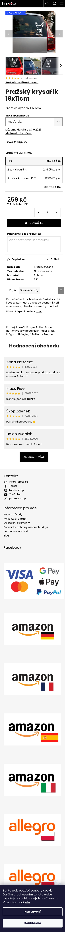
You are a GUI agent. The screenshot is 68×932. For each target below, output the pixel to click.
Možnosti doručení (18, 131)
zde (27, 902)
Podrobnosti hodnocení (21, 80)
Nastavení (32, 911)
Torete (13, 490)
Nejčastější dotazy (15, 523)
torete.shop (16, 495)
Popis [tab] (12, 291)
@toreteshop (17, 503)
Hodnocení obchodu (33, 350)
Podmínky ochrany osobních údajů (26, 531)
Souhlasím (32, 923)
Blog (6, 540)
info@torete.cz (18, 486)
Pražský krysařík (37, 266)
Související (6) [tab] (29, 291)
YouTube (14, 499)
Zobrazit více (32, 461)
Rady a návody (13, 519)
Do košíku (35, 221)
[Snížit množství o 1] (36, 210)
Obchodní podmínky (17, 527)
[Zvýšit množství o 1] (53, 210)
